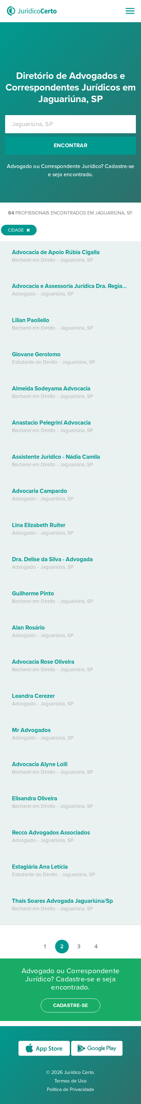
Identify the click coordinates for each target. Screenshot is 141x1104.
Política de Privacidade (70, 1089)
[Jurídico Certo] (32, 16)
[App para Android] (97, 1055)
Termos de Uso (70, 1081)
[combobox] (70, 124)
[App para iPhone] (44, 1055)
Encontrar (70, 145)
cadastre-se (70, 1005)
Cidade (16, 230)
